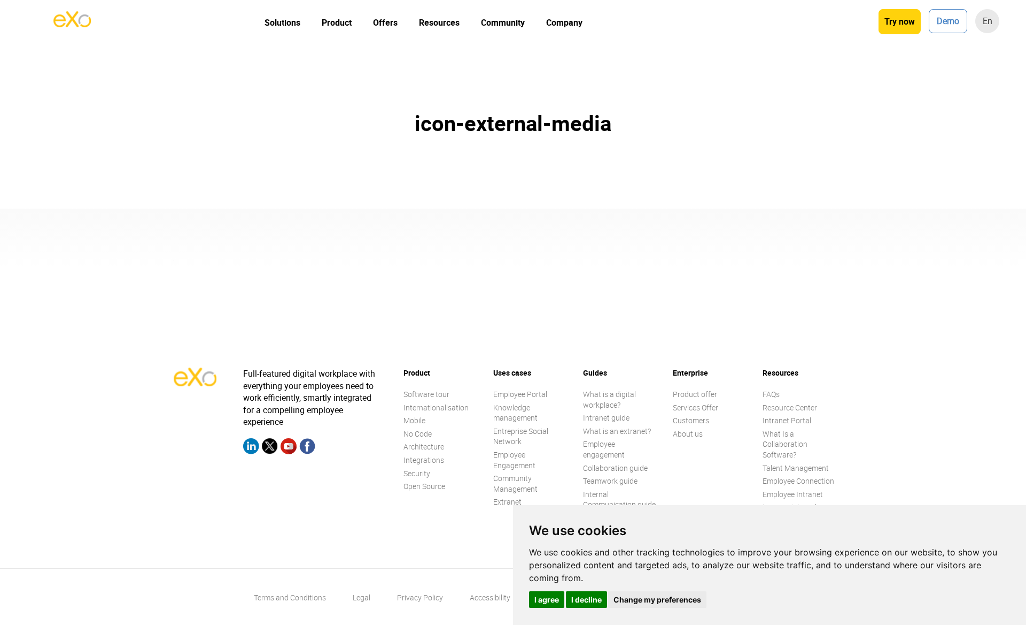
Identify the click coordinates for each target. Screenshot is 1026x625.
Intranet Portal (787, 420)
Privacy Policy (420, 597)
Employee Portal (520, 394)
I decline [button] (586, 599)
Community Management (515, 483)
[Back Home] (72, 24)
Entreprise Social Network (520, 436)
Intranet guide (606, 418)
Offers (385, 22)
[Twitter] (270, 448)
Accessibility (490, 597)
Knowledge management (515, 412)
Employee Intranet (793, 494)
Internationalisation (436, 407)
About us (688, 434)
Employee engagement (604, 449)
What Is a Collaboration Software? (785, 444)
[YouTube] (289, 448)
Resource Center (790, 407)
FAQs (771, 394)
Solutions (282, 22)
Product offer (695, 394)
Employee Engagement (514, 459)
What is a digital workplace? (609, 399)
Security (416, 473)
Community (503, 22)
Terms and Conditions (290, 597)
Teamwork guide (610, 481)
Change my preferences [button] (657, 599)
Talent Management (796, 468)
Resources (439, 22)
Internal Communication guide (619, 499)
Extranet (507, 502)
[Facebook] (307, 448)
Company (564, 22)
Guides (595, 373)
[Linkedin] (251, 448)
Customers (691, 420)
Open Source (424, 486)
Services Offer (695, 407)
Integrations (423, 460)
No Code (417, 434)
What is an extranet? (617, 431)
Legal (361, 597)
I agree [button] (546, 599)
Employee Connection (798, 481)
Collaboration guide (615, 468)
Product (337, 22)
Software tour (426, 394)
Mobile (414, 420)
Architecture (423, 446)
